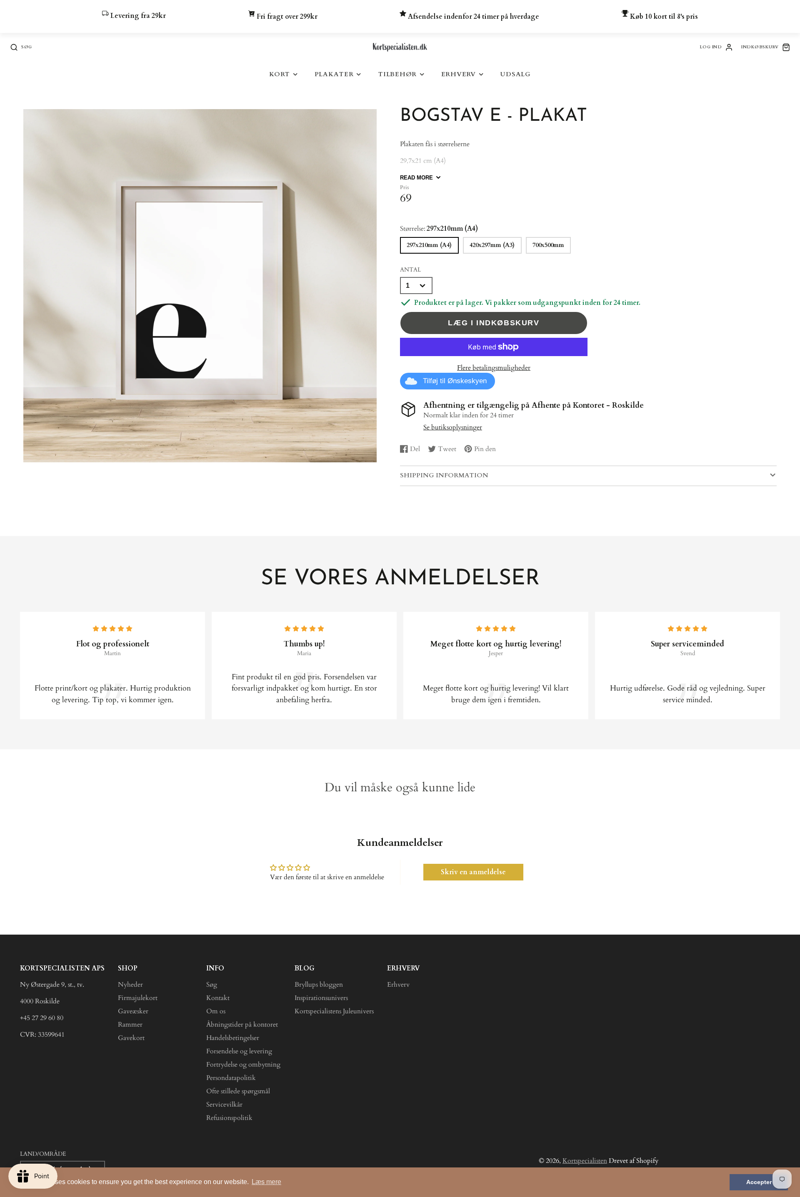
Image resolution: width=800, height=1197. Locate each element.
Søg (211, 984)
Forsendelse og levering (239, 1051)
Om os (215, 1011)
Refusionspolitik (229, 1117)
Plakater (334, 74)
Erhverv (458, 74)
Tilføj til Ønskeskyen (455, 381)
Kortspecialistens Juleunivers (334, 1011)
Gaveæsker (133, 1011)
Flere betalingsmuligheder (493, 367)
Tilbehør (397, 74)
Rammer (130, 1024)
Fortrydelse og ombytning (243, 1064)
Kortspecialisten (584, 1160)
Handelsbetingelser (232, 1037)
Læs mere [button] (266, 1181)
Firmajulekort (138, 997)
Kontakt (218, 997)
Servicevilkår (224, 1104)
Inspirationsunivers (321, 997)
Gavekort (131, 1037)
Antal (410, 270)
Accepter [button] (759, 1182)
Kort (279, 74)
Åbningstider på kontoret (242, 1024)
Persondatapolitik (231, 1077)
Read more (416, 178)
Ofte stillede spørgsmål (238, 1091)
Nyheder (130, 984)
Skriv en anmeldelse (473, 872)
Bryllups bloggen (319, 984)
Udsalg (515, 74)
